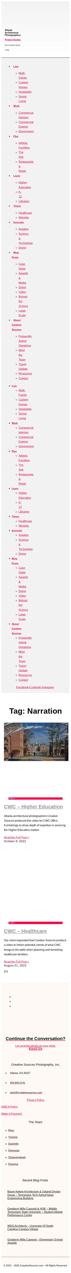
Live (15, 66)
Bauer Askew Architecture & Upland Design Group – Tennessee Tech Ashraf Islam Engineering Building (33, 1195)
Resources (25, 373)
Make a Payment (11, 1113)
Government (26, 131)
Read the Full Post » (16, 837)
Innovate (18, 222)
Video (22, 292)
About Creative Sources (16, 325)
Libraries (24, 201)
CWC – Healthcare (25, 931)
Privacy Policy (35, 1100)
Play (15, 136)
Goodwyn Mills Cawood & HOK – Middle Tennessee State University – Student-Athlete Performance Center (35, 1212)
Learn (16, 175)
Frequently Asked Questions (25, 341)
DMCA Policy (9, 1106)
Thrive (17, 206)
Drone (22, 247)
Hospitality (25, 91)
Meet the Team (22, 355)
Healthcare (25, 212)
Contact (23, 378)
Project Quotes (13, 39)
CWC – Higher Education (33, 806)
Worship (24, 217)
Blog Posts (15, 254)
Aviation (24, 229)
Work (16, 106)
